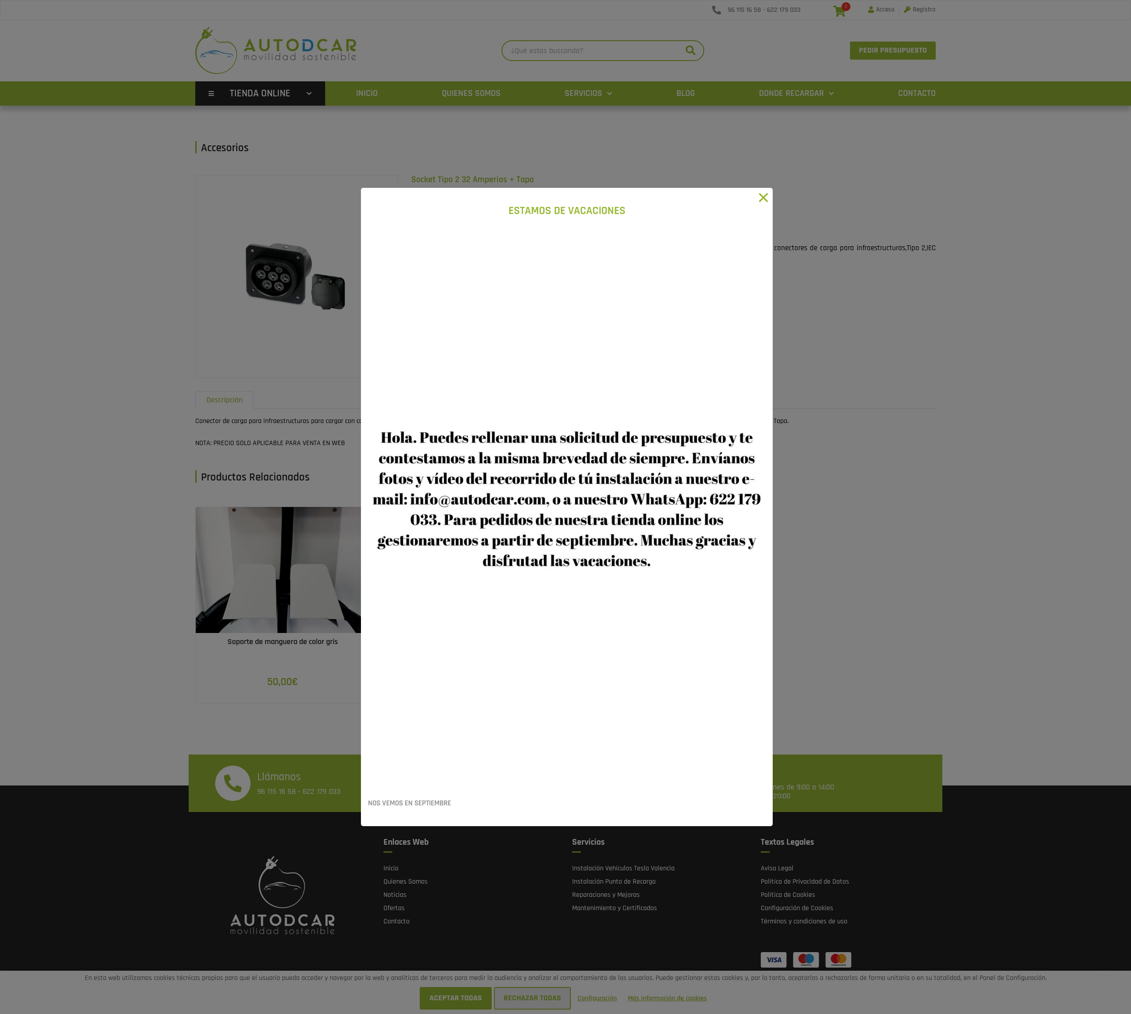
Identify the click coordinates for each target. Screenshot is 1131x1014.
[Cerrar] (763, 197)
